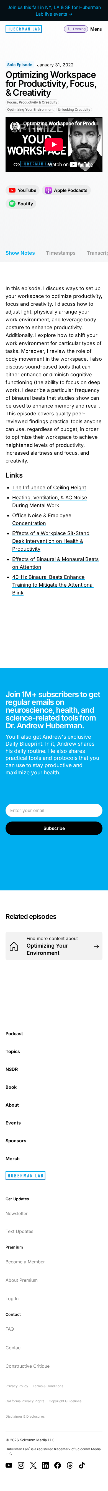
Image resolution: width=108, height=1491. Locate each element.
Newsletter (17, 1213)
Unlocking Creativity (74, 109)
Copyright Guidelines (65, 1401)
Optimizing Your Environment (30, 109)
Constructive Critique (28, 1366)
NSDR (12, 1069)
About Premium (22, 1280)
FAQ (10, 1329)
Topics (13, 1051)
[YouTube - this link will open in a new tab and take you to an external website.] (9, 1465)
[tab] (20, 253)
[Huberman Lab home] (24, 29)
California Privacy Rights (25, 1401)
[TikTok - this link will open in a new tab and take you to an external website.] (82, 1465)
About (12, 1105)
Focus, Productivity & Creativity (32, 102)
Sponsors (16, 1140)
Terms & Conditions (48, 1386)
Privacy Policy (17, 1386)
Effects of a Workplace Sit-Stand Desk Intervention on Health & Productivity (50, 541)
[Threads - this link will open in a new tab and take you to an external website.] (69, 1465)
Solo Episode (19, 64)
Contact (14, 1347)
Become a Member (25, 1261)
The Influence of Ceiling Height (49, 487)
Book (11, 1087)
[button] (76, 29)
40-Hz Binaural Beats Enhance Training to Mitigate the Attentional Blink (53, 585)
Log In (12, 1298)
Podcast (14, 1033)
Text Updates (19, 1231)
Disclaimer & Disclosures (25, 1416)
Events (13, 1123)
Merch (13, 1158)
